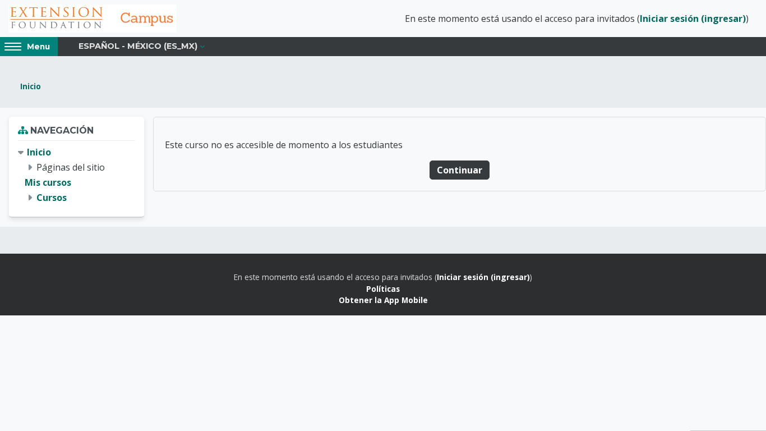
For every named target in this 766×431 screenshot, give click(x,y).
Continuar (459, 170)
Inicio (30, 86)
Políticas (383, 288)
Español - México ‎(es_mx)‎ (138, 46)
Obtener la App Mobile (383, 300)
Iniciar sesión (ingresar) (693, 18)
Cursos (51, 197)
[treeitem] (76, 175)
